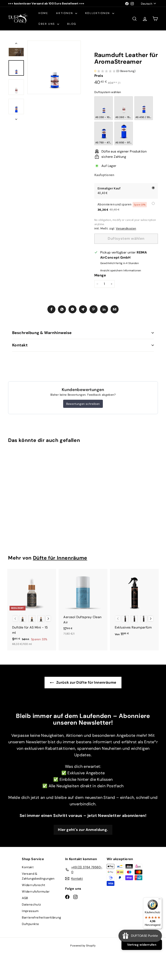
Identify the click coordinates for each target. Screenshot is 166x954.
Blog (71, 24)
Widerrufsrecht (33, 885)
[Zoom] (54, 67)
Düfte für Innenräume (60, 558)
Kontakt (20, 345)
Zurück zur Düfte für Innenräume (85, 682)
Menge (100, 275)
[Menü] (159, 899)
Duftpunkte (30, 924)
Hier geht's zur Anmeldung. (83, 829)
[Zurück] (16, 44)
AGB (25, 898)
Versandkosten (126, 228)
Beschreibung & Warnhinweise (42, 332)
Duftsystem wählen (107, 92)
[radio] (103, 108)
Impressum (30, 911)
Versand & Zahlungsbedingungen (38, 876)
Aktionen (65, 13)
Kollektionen (98, 13)
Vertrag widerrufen (141, 945)
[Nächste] (16, 118)
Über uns (47, 24)
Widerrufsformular (36, 892)
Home (43, 13)
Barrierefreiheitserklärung (41, 917)
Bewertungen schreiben (83, 404)
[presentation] (22, 478)
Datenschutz (31, 904)
